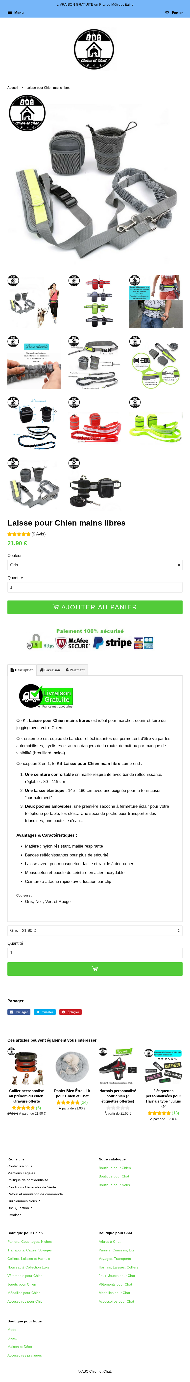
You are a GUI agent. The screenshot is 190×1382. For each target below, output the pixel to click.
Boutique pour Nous (114, 1185)
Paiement (77, 670)
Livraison (51, 670)
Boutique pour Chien (115, 1168)
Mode (11, 1330)
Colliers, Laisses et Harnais (28, 1259)
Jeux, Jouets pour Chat (117, 1276)
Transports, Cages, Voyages (29, 1250)
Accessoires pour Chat (116, 1301)
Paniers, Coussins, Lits (116, 1250)
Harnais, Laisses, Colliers (118, 1267)
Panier (177, 13)
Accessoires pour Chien (26, 1301)
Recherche (15, 1159)
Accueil (12, 88)
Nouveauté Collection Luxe (28, 1267)
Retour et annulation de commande (35, 1194)
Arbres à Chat (109, 1242)
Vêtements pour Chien (25, 1276)
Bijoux (12, 1338)
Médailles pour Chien (24, 1293)
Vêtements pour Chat (115, 1284)
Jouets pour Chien (21, 1284)
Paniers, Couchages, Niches (29, 1242)
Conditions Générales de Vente (31, 1187)
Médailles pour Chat (114, 1293)
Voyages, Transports (115, 1259)
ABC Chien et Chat (96, 1371)
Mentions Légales (21, 1173)
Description (23, 670)
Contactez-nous (19, 1166)
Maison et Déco (19, 1347)
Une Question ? (19, 1208)
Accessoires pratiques (24, 1355)
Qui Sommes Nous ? (23, 1201)
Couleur (14, 555)
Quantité (15, 578)
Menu (18, 13)
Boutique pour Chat (114, 1176)
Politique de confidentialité (27, 1180)
